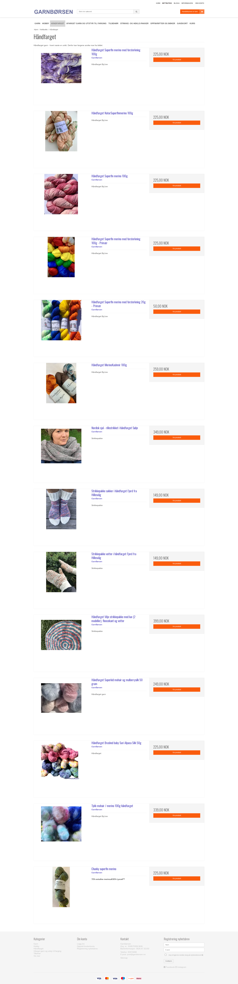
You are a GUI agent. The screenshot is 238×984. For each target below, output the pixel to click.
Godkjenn (168, 961)
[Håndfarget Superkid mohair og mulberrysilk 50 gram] (61, 705)
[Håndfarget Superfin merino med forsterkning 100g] (61, 75)
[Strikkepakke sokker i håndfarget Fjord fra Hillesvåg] (61, 516)
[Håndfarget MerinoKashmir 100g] (61, 390)
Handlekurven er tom (190, 12)
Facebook (170, 967)
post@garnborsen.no (136, 954)
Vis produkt (177, 60)
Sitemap (124, 958)
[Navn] (184, 945)
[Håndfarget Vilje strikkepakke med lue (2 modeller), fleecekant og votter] (61, 642)
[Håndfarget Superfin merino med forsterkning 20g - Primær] (61, 327)
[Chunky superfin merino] (61, 894)
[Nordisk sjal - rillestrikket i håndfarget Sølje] (61, 453)
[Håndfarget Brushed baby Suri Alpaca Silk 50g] (61, 768)
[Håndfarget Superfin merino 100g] (61, 201)
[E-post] (184, 950)
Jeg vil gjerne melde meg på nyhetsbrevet (186, 954)
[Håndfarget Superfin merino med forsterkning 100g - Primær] (61, 264)
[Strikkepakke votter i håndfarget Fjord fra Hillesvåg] (61, 579)
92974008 (132, 952)
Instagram (181, 967)
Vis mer (37, 956)
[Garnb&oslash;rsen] (54, 12)
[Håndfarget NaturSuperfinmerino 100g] (61, 138)
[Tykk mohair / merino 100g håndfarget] (61, 831)
